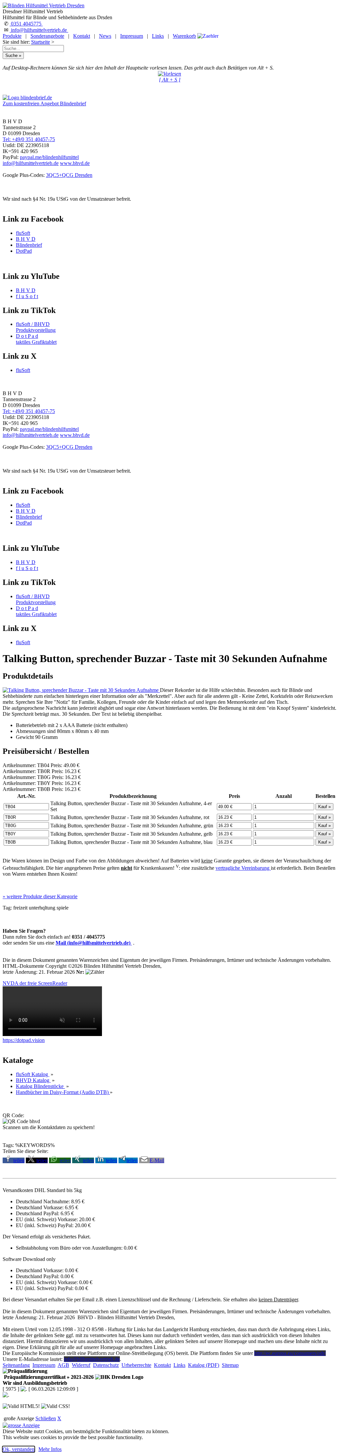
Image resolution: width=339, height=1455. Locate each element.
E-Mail (157, 1160)
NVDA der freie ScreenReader (35, 983)
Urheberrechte (136, 1365)
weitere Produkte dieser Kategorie (40, 896)
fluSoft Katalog (32, 1074)
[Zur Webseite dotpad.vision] (52, 1034)
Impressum (131, 36)
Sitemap (230, 1365)
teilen (18, 1160)
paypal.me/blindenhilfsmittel (49, 157)
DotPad (24, 251)
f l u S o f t (27, 296)
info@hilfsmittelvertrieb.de (39, 30)
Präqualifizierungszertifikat (48, 1377)
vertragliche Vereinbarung (243, 868)
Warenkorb (184, 36)
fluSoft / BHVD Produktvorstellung (36, 327)
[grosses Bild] (81, 690)
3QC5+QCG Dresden (69, 175)
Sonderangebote (47, 36)
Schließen (45, 1418)
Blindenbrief (29, 245)
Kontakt (81, 36)
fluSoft (23, 233)
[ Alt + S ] (169, 79)
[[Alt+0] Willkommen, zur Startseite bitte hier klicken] (43, 5)
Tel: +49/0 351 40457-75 (29, 139)
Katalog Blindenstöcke (40, 1086)
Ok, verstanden (18, 1449)
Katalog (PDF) (203, 1365)
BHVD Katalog (33, 1080)
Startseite (40, 42)
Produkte (12, 36)
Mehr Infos (50, 1449)
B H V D (25, 239)
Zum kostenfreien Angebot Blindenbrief (44, 103)
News (105, 36)
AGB (63, 1365)
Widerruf (81, 1365)
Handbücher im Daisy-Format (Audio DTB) (63, 1092)
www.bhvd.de (75, 163)
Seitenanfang (16, 1365)
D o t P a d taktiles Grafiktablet (36, 339)
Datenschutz (106, 1365)
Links (158, 36)
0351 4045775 (26, 23)
